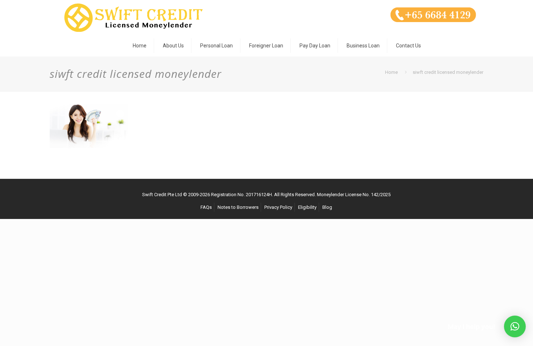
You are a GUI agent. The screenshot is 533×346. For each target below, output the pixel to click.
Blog (327, 207)
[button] (515, 326)
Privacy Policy (278, 207)
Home (391, 72)
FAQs (206, 207)
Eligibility (307, 207)
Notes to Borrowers (238, 207)
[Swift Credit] (133, 17)
